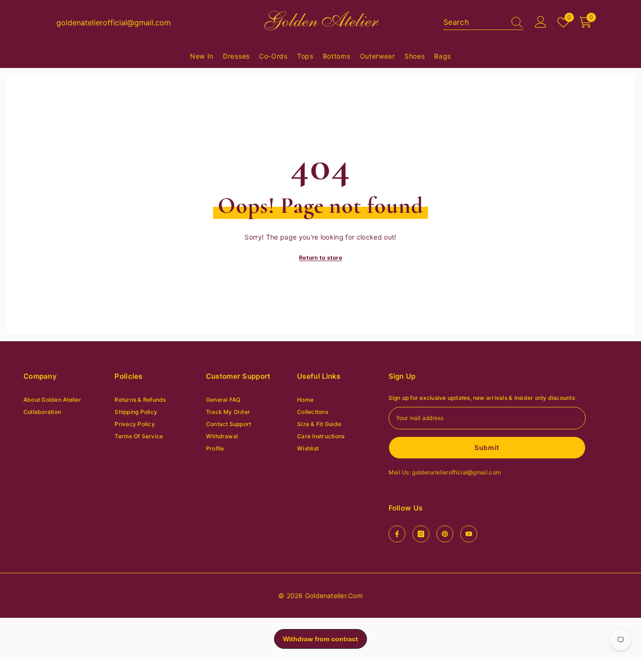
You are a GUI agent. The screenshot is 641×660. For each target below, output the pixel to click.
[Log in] (541, 22)
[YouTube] (468, 533)
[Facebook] (397, 533)
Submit (486, 447)
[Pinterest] (444, 533)
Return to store (320, 257)
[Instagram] (420, 533)
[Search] (483, 22)
